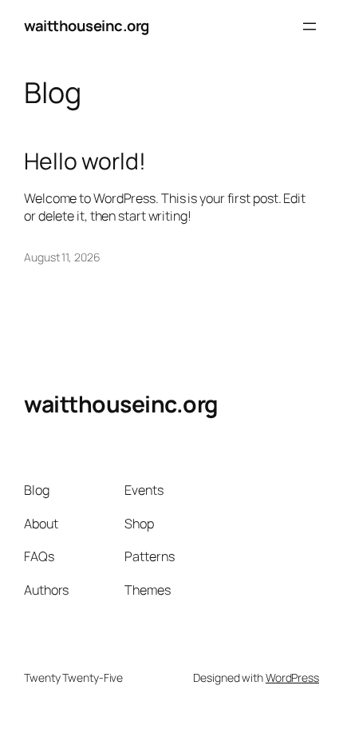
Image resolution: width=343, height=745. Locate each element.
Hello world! (85, 161)
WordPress (292, 677)
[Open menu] (309, 26)
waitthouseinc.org (86, 25)
